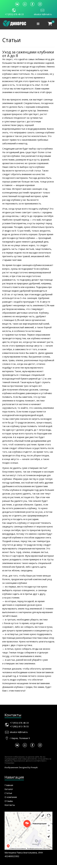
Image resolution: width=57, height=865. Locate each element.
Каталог (9, 789)
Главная (9, 785)
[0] (50, 23)
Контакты (10, 805)
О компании (11, 797)
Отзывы (9, 801)
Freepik (34, 767)
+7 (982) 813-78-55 (19, 726)
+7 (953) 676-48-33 (14, 14)
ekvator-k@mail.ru (43, 14)
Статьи (8, 793)
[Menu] (38, 24)
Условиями (9, 763)
